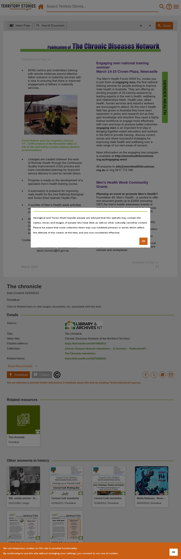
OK (143, 241)
